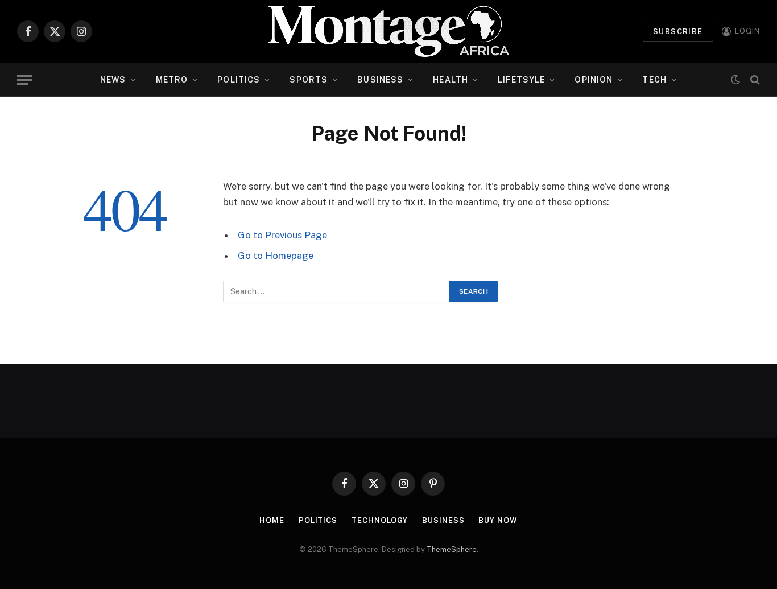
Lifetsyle (521, 79)
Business (380, 79)
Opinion (594, 79)
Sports (309, 79)
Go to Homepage (275, 255)
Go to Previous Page (282, 235)
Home (271, 520)
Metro (172, 79)
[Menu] (24, 80)
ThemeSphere (452, 549)
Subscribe (678, 31)
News (113, 79)
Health (450, 79)
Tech (654, 79)
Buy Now (497, 520)
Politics (238, 79)
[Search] (754, 80)
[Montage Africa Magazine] (388, 31)
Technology (380, 520)
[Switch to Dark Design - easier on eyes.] (735, 80)
